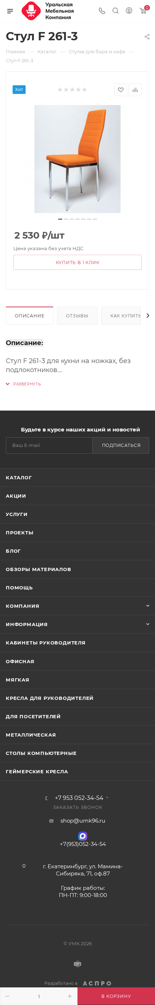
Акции (16, 496)
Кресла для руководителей (50, 698)
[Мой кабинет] (129, 11)
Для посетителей (33, 716)
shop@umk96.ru (83, 820)
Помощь (19, 587)
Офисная (20, 661)
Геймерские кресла (37, 771)
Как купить (126, 315)
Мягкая (18, 680)
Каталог (19, 477)
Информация (27, 624)
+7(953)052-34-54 (83, 844)
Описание (29, 315)
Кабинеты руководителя (46, 643)
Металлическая (31, 735)
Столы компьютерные (41, 753)
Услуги (17, 514)
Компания (22, 606)
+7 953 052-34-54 (79, 798)
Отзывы (77, 315)
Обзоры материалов (38, 569)
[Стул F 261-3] (77, 159)
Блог (13, 551)
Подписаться (121, 445)
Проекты (20, 532)
